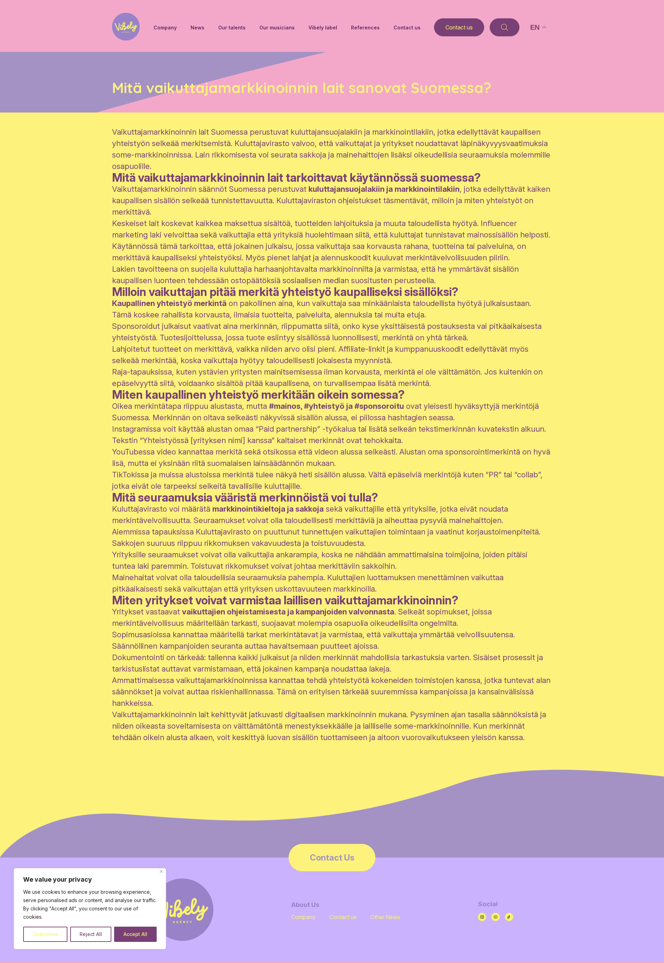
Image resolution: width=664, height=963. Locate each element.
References (365, 27)
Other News (385, 917)
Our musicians (277, 27)
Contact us (407, 27)
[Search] (504, 27)
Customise (45, 934)
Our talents (232, 27)
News (197, 27)
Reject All (91, 934)
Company (165, 27)
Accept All (135, 934)
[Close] (161, 871)
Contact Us (332, 858)
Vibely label (322, 27)
